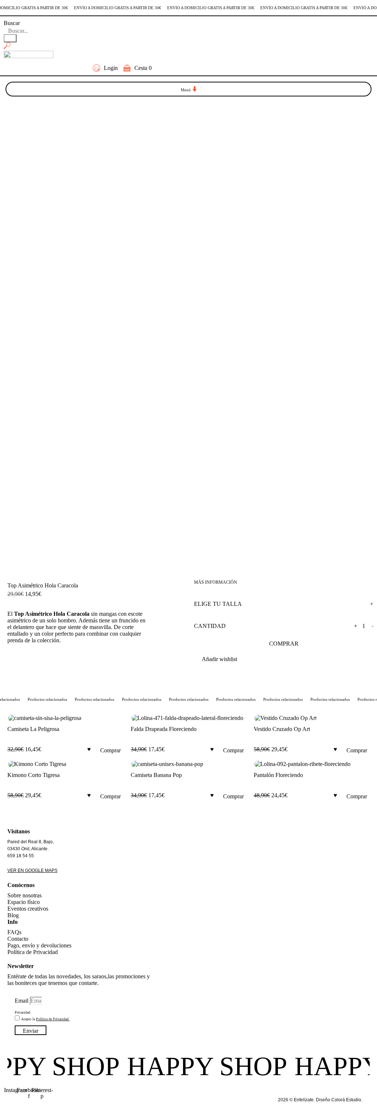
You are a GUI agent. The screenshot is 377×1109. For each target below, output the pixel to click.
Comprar (284, 643)
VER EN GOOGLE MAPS (32, 870)
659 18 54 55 (20, 855)
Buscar (12, 23)
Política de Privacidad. (53, 1019)
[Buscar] (10, 38)
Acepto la (45, 1019)
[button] (189, 89)
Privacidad (22, 1012)
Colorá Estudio (346, 1099)
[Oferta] (65, 718)
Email (22, 1000)
